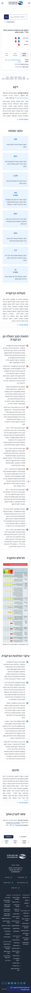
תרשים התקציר (12, 77)
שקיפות (8, 895)
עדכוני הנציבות (16, 965)
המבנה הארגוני (25, 923)
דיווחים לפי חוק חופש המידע (7, 901)
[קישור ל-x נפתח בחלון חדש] (18, 983)
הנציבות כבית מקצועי (16, 959)
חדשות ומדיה (25, 895)
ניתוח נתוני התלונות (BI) (15, 969)
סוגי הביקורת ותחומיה (16, 905)
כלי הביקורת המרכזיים (16, 910)
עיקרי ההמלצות (7, 77)
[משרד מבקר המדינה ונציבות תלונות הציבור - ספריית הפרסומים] (16, 3)
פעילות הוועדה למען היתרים (25, 943)
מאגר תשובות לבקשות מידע (7, 905)
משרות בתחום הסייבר (7, 952)
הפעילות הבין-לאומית (25, 934)
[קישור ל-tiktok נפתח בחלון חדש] (6, 983)
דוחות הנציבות (16, 945)
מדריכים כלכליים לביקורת (15, 922)
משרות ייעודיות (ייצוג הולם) (6, 956)
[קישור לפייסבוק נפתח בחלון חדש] (24, 983)
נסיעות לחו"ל (7, 931)
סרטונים (26, 900)
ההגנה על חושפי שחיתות (15, 952)
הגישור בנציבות (16, 955)
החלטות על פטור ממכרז (6, 922)
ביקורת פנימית (7, 937)
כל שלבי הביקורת (15, 902)
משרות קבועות (7, 944)
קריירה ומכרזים (6, 941)
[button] (6, 17)
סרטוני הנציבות (16, 963)
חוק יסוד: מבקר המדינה (25, 919)
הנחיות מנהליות (6, 928)
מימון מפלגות (16, 931)
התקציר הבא (6, 841)
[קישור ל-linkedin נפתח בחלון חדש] (12, 983)
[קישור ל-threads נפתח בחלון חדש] (2, 983)
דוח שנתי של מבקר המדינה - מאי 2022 (13, 60)
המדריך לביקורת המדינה (15, 917)
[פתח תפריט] (29, 3)
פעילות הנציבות (15, 940)
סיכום (3, 78)
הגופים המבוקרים (15, 925)
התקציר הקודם (24, 841)
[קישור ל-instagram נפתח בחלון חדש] (21, 983)
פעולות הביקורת (20, 77)
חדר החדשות (25, 897)
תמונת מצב (15, 77)
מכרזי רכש (7, 960)
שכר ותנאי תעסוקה (6, 918)
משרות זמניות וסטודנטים (7, 947)
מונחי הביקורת (16, 914)
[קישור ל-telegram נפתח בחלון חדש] (9, 983)
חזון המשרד (25, 916)
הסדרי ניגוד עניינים (6, 925)
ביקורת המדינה (15, 895)
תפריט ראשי (15, 841)
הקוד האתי (7, 897)
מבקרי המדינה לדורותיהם (25, 926)
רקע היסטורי (25, 913)
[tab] (24, 54)
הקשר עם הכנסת (24, 930)
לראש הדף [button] (23, 837)
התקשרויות (7, 934)
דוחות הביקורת (16, 928)
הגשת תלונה (16, 942)
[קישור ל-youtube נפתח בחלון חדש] (15, 983)
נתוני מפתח (23, 77)
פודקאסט (26, 903)
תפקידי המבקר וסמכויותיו (16, 898)
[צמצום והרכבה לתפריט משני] (28, 481)
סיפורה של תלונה (15, 948)
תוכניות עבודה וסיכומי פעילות (7, 910)
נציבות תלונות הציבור (16, 936)
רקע (28, 78)
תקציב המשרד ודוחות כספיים (7, 914)
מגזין (27, 906)
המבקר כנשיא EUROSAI (25, 938)
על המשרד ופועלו (24, 910)
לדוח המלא (8, 837)
